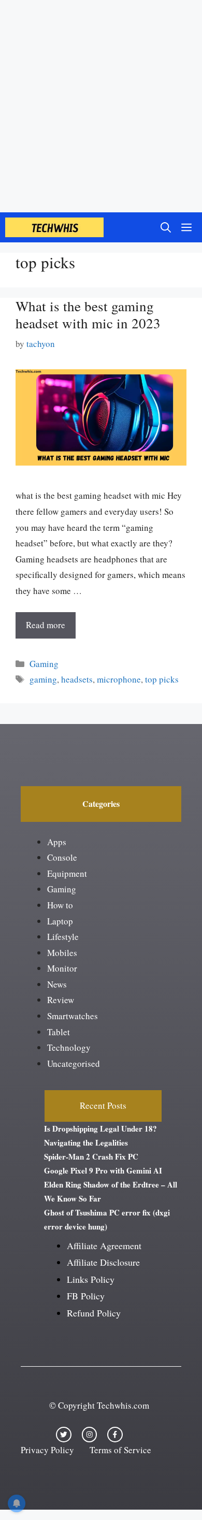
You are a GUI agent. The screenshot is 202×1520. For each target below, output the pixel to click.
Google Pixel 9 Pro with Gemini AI (103, 1170)
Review (60, 1000)
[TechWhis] (54, 227)
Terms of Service (120, 1450)
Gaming (44, 664)
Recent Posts (103, 1105)
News (57, 984)
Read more (45, 625)
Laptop (60, 921)
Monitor (62, 968)
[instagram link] (89, 1434)
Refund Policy (94, 1313)
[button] (165, 227)
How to (60, 905)
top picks (162, 679)
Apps (56, 842)
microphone (119, 679)
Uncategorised (73, 1063)
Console (62, 857)
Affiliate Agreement (104, 1245)
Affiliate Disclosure (103, 1262)
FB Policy (86, 1296)
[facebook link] (115, 1434)
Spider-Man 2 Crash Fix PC (91, 1156)
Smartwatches (72, 1016)
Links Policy (90, 1279)
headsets (77, 679)
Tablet (58, 1032)
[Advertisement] (101, 106)
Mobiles (62, 953)
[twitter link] (63, 1434)
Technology (69, 1047)
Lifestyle (63, 937)
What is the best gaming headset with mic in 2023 (88, 314)
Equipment (67, 873)
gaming (43, 679)
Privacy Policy (47, 1450)
